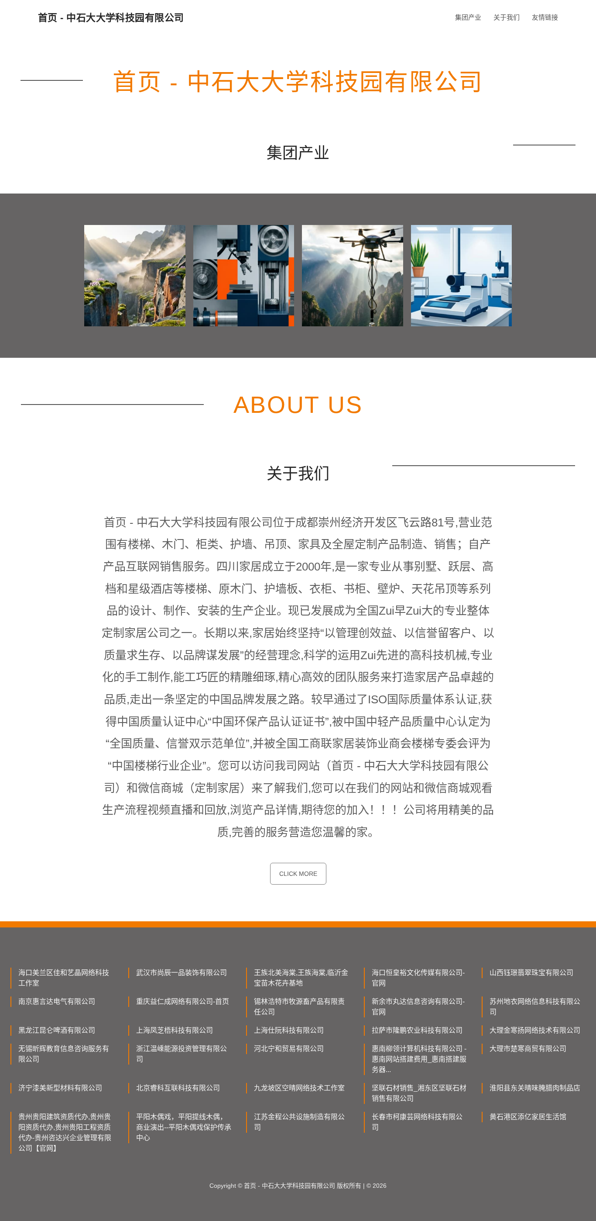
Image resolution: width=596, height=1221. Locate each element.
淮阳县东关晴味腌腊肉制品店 (535, 1088)
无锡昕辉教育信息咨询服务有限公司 (63, 1054)
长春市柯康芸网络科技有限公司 (417, 1122)
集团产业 (468, 17)
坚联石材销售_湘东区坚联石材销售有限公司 (419, 1093)
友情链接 (545, 17)
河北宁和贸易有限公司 (289, 1048)
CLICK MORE (298, 873)
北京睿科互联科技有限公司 (178, 1088)
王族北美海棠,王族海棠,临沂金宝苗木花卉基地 (301, 978)
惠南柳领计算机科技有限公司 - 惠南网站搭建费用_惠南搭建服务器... (419, 1059)
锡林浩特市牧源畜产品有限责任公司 (299, 1007)
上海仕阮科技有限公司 (289, 1030)
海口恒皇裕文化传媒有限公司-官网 (418, 978)
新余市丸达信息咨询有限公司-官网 (418, 1007)
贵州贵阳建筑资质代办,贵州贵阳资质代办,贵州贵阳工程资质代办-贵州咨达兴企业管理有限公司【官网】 (64, 1132)
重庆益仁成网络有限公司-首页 (182, 1001)
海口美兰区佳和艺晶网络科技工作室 (63, 978)
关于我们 (506, 17)
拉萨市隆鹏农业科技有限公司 (417, 1030)
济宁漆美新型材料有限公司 (60, 1088)
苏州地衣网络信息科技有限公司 (535, 1007)
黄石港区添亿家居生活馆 (528, 1117)
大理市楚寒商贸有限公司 (528, 1048)
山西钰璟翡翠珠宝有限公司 (531, 972)
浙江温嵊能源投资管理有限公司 (181, 1054)
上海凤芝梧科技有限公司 (174, 1030)
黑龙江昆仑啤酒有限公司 (56, 1030)
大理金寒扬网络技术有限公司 (535, 1030)
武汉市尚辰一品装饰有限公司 (181, 972)
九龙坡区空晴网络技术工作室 (299, 1088)
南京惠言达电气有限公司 (56, 1001)
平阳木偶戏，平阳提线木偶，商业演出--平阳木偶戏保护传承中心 (183, 1127)
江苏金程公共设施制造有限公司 (299, 1122)
